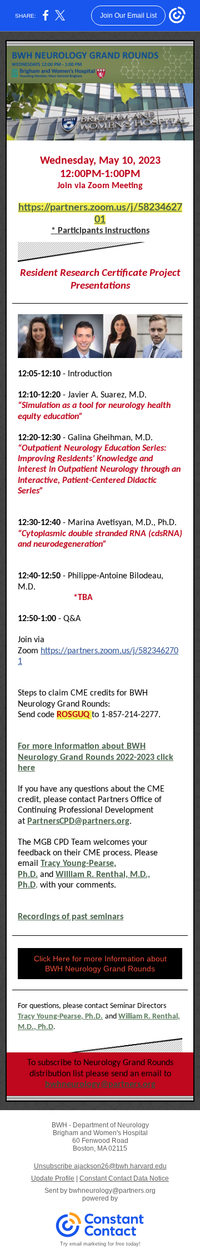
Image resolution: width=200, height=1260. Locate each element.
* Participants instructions (100, 230)
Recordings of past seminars (70, 917)
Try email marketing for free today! (100, 1244)
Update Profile (52, 1178)
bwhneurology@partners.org (100, 1084)
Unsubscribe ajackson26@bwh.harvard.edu (100, 1166)
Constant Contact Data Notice (124, 1178)
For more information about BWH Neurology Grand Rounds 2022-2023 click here (95, 757)
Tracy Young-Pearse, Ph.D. (60, 1016)
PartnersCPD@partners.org (78, 821)
